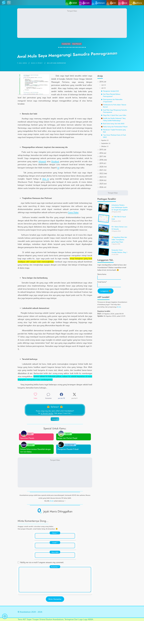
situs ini (45, 179)
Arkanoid (42, 161)
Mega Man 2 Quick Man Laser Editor (114, 115)
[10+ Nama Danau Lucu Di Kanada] (103, 232)
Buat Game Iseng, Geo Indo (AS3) (113, 124)
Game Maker (73, 212)
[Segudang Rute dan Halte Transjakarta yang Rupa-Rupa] (103, 245)
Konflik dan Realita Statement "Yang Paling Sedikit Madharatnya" (114, 119)
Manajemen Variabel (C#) (111, 91)
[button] (9, 3)
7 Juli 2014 (22, 63)
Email (54, 542)
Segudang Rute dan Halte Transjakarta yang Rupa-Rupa (119, 239)
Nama (55, 533)
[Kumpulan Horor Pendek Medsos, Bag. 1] (103, 255)
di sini (51, 501)
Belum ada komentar (56, 63)
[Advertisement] (72, 23)
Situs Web (54, 552)
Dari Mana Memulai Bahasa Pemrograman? (111, 95)
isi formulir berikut (47, 413)
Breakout (55, 161)
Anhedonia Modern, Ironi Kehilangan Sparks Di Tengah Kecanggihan (120, 207)
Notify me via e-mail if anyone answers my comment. (42, 562)
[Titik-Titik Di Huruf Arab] (103, 222)
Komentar (55, 567)
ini (58, 167)
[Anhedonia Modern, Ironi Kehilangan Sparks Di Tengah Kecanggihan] (103, 211)
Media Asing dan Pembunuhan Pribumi (115, 127)
